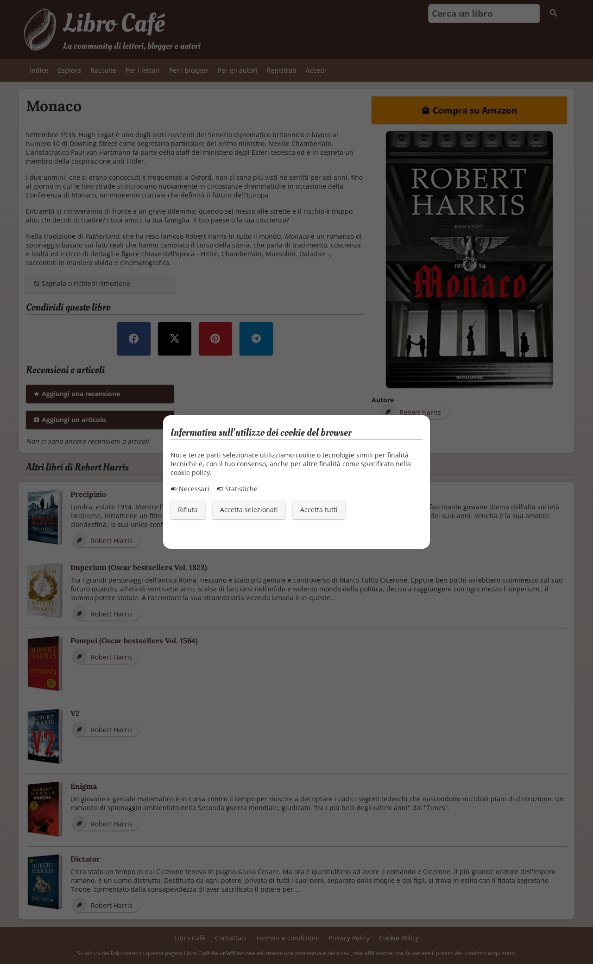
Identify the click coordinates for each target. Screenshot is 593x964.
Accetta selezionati (249, 509)
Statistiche (240, 488)
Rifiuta (188, 509)
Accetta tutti (319, 509)
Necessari (193, 488)
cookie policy (190, 472)
